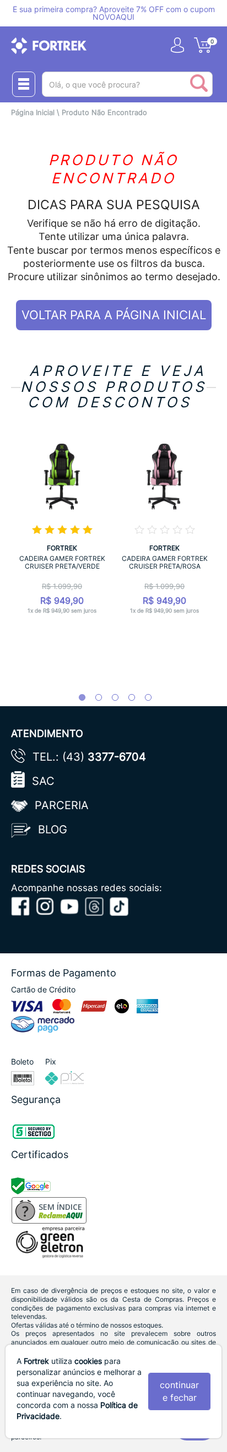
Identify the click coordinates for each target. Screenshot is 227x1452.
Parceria (62, 805)
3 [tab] (109, 697)
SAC (43, 781)
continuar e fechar (179, 1391)
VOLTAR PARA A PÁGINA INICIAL (113, 315)
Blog (52, 829)
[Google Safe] (32, 1185)
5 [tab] (142, 697)
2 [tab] (93, 697)
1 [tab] (76, 697)
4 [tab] (126, 697)
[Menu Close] (23, 84)
